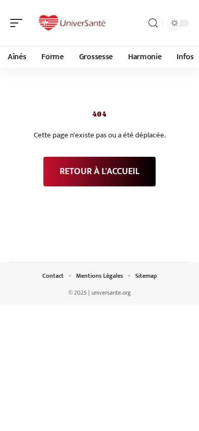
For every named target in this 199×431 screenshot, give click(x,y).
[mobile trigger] (19, 23)
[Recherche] (153, 23)
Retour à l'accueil (99, 171)
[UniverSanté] (73, 23)
